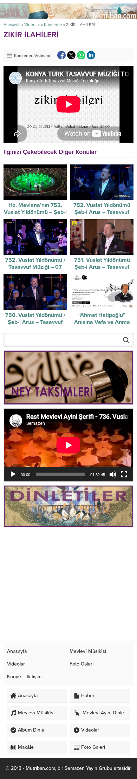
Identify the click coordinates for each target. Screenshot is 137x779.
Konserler (53, 24)
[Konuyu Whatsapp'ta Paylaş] (81, 55)
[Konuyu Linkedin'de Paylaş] (91, 55)
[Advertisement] (68, 585)
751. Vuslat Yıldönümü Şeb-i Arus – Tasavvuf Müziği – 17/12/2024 (102, 267)
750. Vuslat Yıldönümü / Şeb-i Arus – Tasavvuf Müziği (35, 322)
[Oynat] (13, 474)
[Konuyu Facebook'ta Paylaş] (61, 55)
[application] (68, 445)
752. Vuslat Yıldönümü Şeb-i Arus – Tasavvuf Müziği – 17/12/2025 (101, 212)
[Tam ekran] (124, 474)
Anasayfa (12, 24)
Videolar (32, 24)
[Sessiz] (112, 474)
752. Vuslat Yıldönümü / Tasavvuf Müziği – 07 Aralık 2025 (35, 267)
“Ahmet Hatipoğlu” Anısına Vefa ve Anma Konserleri (102, 322)
